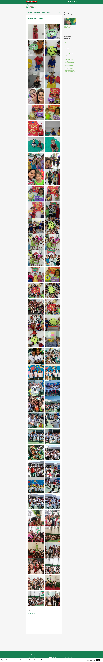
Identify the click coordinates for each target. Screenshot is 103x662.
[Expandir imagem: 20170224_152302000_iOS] (36, 550)
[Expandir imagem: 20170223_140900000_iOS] (52, 452)
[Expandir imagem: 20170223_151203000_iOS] (52, 420)
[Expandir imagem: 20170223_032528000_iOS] (52, 339)
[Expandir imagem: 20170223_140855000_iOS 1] (52, 485)
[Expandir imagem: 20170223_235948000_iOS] (36, 144)
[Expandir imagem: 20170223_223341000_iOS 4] (36, 161)
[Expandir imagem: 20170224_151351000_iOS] (36, 598)
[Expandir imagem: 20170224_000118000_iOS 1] (36, 64)
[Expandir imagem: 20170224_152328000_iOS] (36, 534)
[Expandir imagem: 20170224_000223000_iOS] (52, 31)
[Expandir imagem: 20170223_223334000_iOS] (36, 274)
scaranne (46, 611)
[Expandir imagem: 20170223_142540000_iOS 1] (36, 242)
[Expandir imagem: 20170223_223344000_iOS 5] (52, 96)
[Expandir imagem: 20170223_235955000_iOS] (52, 80)
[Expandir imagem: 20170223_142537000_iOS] (36, 226)
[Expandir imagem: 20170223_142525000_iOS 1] (36, 307)
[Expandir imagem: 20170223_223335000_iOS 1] (52, 274)
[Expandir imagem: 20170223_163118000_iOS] (36, 404)
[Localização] (68, 1)
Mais (48, 12)
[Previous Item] (66, 21)
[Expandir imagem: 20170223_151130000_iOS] (36, 436)
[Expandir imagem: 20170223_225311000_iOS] (36, 356)
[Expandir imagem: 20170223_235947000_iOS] (52, 128)
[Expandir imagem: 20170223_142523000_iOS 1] (52, 323)
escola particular (41, 611)
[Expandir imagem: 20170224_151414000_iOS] (52, 598)
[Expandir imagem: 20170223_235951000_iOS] (52, 144)
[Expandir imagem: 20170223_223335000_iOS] (52, 210)
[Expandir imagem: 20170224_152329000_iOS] (52, 518)
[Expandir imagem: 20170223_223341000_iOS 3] (52, 161)
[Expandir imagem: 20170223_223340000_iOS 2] (36, 193)
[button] (59, 12)
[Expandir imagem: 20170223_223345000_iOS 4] (52, 112)
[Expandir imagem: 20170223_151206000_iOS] (36, 420)
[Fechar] (101, 660)
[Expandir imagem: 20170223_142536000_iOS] (52, 290)
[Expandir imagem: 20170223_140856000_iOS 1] (52, 469)
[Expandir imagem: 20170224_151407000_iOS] (52, 566)
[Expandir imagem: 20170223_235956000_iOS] (36, 80)
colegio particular (31, 611)
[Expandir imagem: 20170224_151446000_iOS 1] (52, 550)
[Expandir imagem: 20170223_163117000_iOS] (52, 388)
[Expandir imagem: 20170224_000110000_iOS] (52, 64)
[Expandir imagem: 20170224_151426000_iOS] (36, 582)
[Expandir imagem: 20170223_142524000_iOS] (36, 339)
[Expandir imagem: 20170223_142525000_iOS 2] (36, 323)
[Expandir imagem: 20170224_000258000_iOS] (36, 31)
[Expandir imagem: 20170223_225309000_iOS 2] (52, 372)
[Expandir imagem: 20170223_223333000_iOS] (52, 258)
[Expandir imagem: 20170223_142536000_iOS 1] (52, 307)
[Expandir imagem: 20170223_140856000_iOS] (36, 501)
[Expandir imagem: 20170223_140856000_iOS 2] (52, 501)
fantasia (33, 613)
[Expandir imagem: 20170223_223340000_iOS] (36, 177)
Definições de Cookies (91, 660)
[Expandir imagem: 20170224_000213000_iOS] (52, 48)
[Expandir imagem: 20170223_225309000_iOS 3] (36, 372)
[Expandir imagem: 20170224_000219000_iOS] (36, 48)
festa (57, 611)
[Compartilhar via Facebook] (28, 616)
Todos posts (29, 12)
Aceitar (98, 660)
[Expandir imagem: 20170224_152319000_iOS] (52, 534)
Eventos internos (37, 12)
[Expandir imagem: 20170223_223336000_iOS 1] (36, 210)
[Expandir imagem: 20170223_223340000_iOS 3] (52, 177)
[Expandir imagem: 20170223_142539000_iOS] (52, 226)
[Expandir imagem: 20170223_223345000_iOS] (36, 128)
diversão (36, 611)
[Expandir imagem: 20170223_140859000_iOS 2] (36, 469)
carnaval (29, 613)
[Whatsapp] (70, 1)
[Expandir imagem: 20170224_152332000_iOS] (36, 518)
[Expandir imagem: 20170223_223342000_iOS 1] (36, 96)
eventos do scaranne (52, 611)
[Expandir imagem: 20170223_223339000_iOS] (52, 193)
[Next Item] (74, 21)
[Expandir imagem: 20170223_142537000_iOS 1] (36, 290)
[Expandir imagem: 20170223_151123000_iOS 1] (36, 452)
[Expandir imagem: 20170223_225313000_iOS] (52, 356)
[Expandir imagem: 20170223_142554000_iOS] (36, 258)
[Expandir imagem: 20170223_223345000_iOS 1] (36, 112)
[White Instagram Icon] (34, 654)
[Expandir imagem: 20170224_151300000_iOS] (52, 582)
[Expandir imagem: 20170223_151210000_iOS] (52, 404)
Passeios (43, 12)
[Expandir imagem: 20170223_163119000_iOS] (36, 388)
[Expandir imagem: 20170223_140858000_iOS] (36, 485)
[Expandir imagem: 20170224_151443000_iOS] (36, 566)
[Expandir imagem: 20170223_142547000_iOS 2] (52, 242)
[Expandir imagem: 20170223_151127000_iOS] (52, 436)
